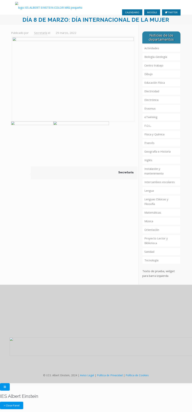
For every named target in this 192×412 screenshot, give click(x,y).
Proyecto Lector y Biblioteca (156, 240)
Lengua (149, 190)
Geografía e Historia (157, 151)
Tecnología (151, 260)
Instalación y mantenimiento (154, 171)
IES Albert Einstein (19, 396)
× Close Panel (12, 405)
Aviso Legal (87, 375)
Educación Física (154, 82)
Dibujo (148, 74)
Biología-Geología (155, 57)
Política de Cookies (137, 375)
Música (148, 221)
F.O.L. (147, 125)
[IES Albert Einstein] (48, 7)
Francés (149, 143)
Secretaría (40, 33)
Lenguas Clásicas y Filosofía (156, 201)
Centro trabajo (153, 65)
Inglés (148, 160)
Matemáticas (152, 212)
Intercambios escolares (159, 182)
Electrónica (151, 100)
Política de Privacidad (110, 375)
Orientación (151, 230)
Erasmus (150, 108)
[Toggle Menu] (5, 387)
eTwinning (151, 117)
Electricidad (151, 91)
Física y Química (154, 134)
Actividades (151, 48)
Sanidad (149, 251)
